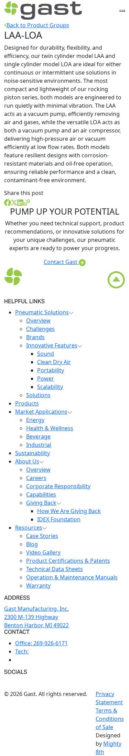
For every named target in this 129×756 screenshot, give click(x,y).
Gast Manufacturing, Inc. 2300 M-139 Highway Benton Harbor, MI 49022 (36, 617)
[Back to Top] (116, 279)
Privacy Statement (109, 698)
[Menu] (122, 11)
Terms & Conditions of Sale (110, 719)
